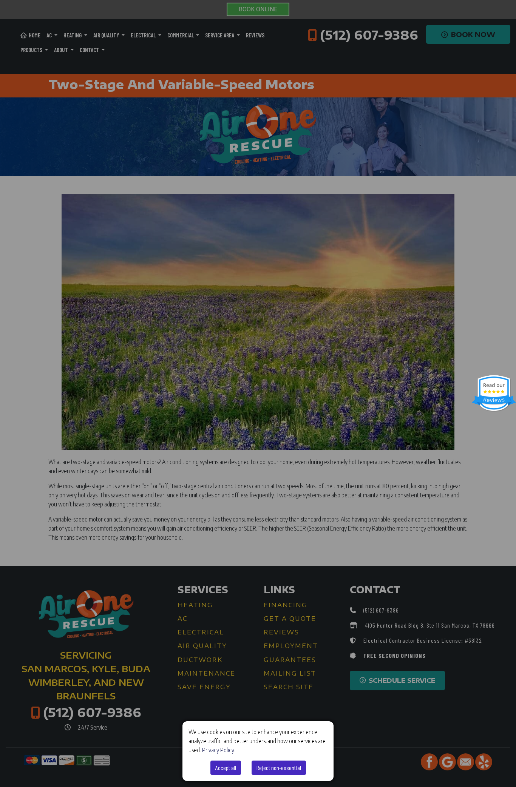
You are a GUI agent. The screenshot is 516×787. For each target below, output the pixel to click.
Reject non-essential (278, 767)
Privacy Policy (218, 750)
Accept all (225, 767)
